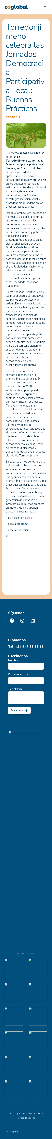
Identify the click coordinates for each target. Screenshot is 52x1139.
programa (22, 524)
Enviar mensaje (19, 710)
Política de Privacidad (33, 1113)
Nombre (13, 660)
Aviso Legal (14, 1113)
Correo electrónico (19, 674)
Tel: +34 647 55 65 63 (26, 646)
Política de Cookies (26, 1117)
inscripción (22, 530)
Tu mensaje (15, 689)
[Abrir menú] (44, 7)
